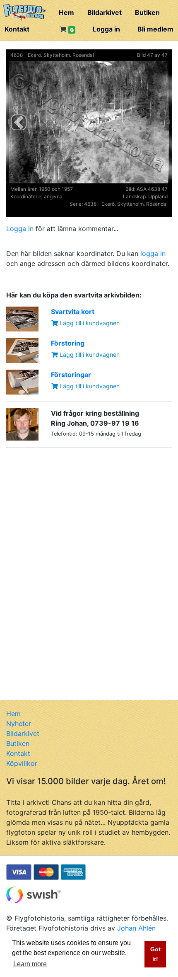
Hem (66, 12)
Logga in (106, 29)
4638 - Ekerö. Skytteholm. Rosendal (52, 55)
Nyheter (18, 723)
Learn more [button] (30, 963)
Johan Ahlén (136, 928)
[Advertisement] (68, 506)
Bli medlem (155, 29)
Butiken (147, 12)
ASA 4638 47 (152, 189)
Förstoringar (71, 374)
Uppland (158, 196)
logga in (153, 253)
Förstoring (67, 343)
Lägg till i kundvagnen (89, 322)
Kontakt (17, 29)
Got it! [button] (155, 954)
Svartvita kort (72, 311)
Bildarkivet (104, 12)
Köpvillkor (21, 763)
